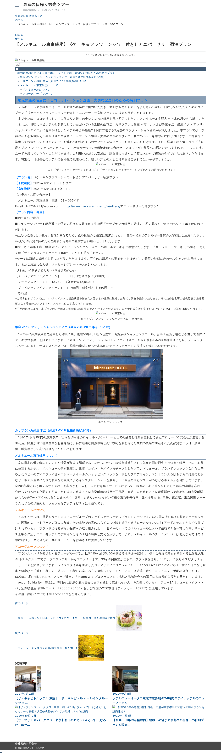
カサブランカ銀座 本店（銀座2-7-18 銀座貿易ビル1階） (54, 81)
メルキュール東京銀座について (39, 85)
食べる (19, 38)
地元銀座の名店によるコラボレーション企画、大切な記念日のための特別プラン (66, 72)
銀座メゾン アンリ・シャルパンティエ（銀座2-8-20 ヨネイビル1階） (63, 77)
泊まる (19, 34)
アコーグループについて (38, 93)
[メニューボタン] (17, 7)
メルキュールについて (36, 89)
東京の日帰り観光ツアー (46, 4)
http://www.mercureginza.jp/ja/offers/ (92, 206)
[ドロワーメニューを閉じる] (1, 752)
